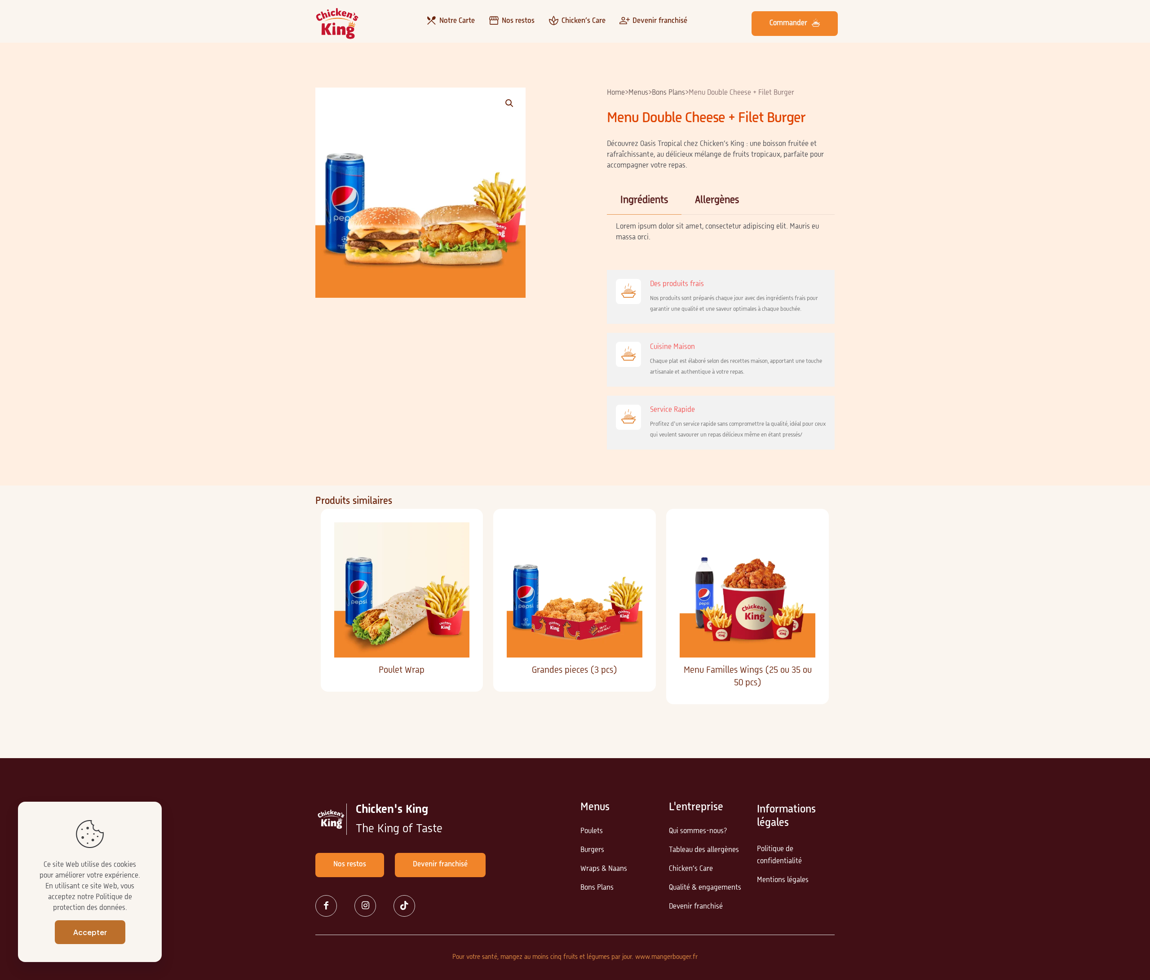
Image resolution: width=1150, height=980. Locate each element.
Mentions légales (783, 880)
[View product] (457, 554)
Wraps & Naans (603, 869)
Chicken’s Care (691, 869)
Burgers (592, 850)
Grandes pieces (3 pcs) (574, 670)
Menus (638, 93)
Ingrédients (644, 200)
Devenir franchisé (696, 907)
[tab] (644, 200)
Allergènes (717, 200)
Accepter (90, 932)
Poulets (591, 831)
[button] (510, 103)
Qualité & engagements (705, 888)
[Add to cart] (457, 535)
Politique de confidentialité (779, 855)
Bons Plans (668, 93)
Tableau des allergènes (704, 850)
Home (616, 93)
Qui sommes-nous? (698, 831)
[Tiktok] (408, 906)
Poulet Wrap (402, 670)
